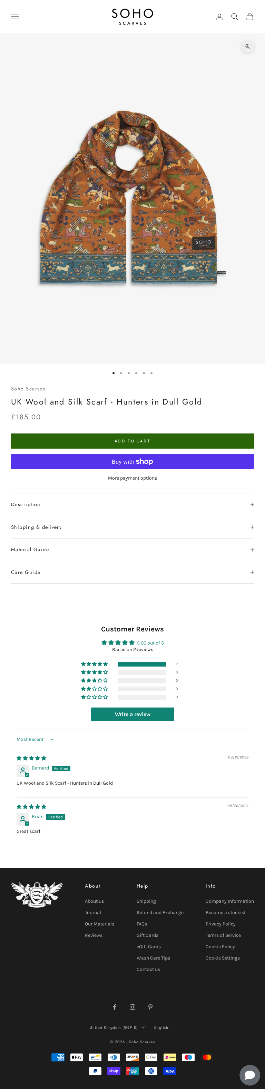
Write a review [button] (132, 714)
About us (94, 901)
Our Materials (99, 924)
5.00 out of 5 (150, 643)
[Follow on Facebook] (114, 1007)
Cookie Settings (223, 958)
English (161, 1027)
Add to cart (133, 440)
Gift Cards (147, 935)
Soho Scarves (28, 388)
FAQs (142, 924)
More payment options (132, 478)
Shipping (146, 901)
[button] (95, 664)
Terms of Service (223, 935)
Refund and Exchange (160, 912)
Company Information (230, 901)
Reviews (93, 935)
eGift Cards (149, 947)
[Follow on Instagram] (132, 1007)
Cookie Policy (220, 947)
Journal (93, 912)
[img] (31, 758)
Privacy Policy (221, 924)
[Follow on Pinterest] (150, 1007)
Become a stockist (226, 912)
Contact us (148, 969)
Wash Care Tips (153, 958)
